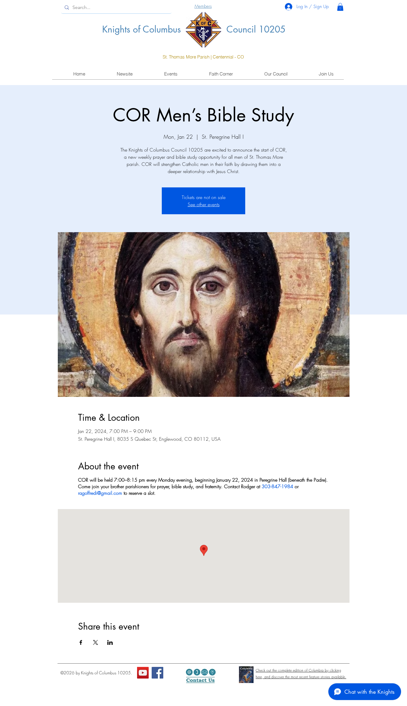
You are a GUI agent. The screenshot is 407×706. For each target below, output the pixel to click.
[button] (340, 7)
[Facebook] (157, 673)
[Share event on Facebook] (81, 642)
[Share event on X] (95, 642)
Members (203, 6)
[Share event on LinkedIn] (110, 642)
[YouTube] (143, 673)
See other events (204, 204)
